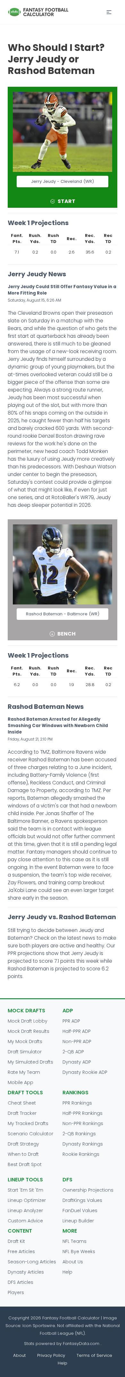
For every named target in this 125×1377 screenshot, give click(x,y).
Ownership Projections (88, 1190)
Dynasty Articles (26, 1272)
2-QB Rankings (79, 1133)
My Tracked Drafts (28, 1123)
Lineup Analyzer (25, 1210)
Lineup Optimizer (27, 1200)
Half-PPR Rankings (83, 1113)
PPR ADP (71, 1021)
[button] (109, 12)
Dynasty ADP (77, 1062)
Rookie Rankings (81, 1154)
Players (16, 1292)
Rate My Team (24, 1072)
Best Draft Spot (25, 1164)
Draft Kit (16, 1241)
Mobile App (20, 1082)
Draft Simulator (25, 1052)
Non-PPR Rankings (83, 1123)
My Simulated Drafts (30, 1062)
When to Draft (23, 1154)
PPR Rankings (77, 1103)
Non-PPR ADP (77, 1041)
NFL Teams (75, 1241)
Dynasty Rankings (83, 1144)
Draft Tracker (22, 1113)
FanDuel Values (80, 1210)
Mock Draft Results (28, 1031)
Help (67, 1272)
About (19, 1355)
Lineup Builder (78, 1221)
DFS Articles (20, 1282)
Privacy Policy (51, 1355)
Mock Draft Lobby (27, 1021)
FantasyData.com (82, 1344)
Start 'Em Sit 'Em (25, 1190)
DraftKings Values (82, 1200)
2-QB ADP (73, 1052)
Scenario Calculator (30, 1133)
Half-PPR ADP (77, 1031)
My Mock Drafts (25, 1041)
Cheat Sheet (22, 1103)
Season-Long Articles (32, 1262)
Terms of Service (94, 1355)
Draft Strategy (23, 1144)
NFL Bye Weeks (79, 1251)
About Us (73, 1262)
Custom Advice (25, 1221)
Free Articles (21, 1251)
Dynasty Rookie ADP (85, 1072)
